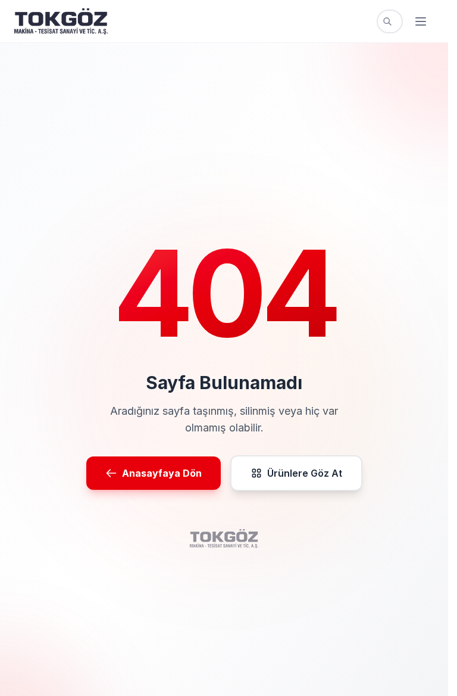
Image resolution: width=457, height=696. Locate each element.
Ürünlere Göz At (304, 473)
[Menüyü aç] (421, 21)
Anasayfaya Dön (162, 473)
